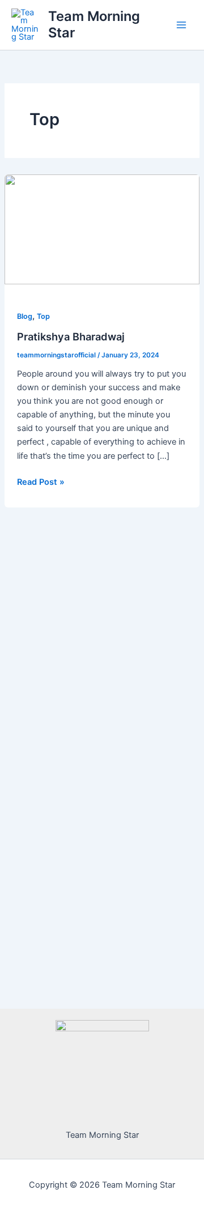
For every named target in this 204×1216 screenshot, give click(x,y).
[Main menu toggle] (181, 25)
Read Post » (41, 481)
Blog (24, 316)
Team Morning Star (94, 24)
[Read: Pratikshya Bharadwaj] (102, 229)
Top (43, 316)
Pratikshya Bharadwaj (71, 336)
